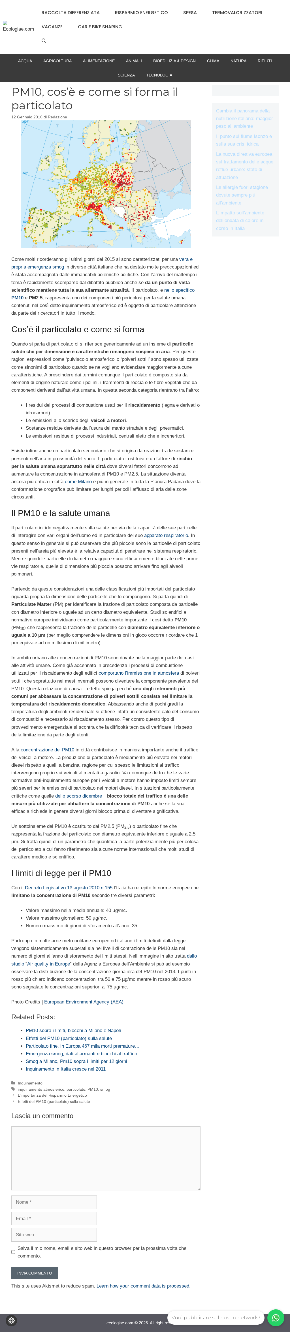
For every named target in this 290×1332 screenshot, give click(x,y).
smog (105, 1089)
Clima (213, 61)
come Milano (78, 481)
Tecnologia (159, 75)
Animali (134, 61)
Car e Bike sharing (100, 27)
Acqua (25, 61)
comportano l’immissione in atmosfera (139, 673)
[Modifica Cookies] (11, 1320)
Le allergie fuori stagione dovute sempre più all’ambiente (242, 195)
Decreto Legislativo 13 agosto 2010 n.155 (68, 887)
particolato (76, 1089)
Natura (238, 61)
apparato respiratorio (166, 535)
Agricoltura (57, 61)
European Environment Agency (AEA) (83, 1002)
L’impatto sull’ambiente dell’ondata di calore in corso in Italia (240, 220)
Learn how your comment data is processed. (144, 1286)
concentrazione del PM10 (47, 750)
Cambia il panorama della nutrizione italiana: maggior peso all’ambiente (244, 118)
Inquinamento (30, 1083)
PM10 (93, 1089)
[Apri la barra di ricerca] (44, 41)
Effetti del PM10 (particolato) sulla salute (54, 1101)
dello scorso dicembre (78, 796)
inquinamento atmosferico (41, 1089)
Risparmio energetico (141, 12)
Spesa (190, 12)
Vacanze (52, 27)
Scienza (126, 75)
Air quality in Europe (48, 964)
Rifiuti (265, 61)
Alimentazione (99, 61)
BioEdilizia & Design (174, 61)
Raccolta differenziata (71, 12)
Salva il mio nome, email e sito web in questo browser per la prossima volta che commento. (102, 1252)
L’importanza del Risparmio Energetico (52, 1095)
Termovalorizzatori (237, 12)
